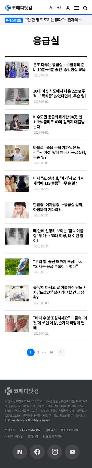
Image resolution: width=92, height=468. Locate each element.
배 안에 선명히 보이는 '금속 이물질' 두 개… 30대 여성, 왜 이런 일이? (58, 235)
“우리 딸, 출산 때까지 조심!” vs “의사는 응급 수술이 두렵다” (57, 263)
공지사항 (33, 436)
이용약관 (50, 430)
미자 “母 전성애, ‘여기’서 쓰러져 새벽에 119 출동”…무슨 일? (58, 180)
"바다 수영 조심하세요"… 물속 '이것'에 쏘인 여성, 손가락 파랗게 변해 (60, 322)
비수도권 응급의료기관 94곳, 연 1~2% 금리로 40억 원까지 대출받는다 (59, 121)
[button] (50, 8)
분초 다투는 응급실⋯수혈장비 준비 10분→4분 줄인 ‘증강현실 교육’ (59, 67)
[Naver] (20, 452)
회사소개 (10, 430)
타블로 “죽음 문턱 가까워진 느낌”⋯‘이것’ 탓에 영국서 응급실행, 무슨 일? (59, 152)
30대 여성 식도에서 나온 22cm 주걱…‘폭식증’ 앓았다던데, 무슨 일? (59, 93)
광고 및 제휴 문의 (52, 436)
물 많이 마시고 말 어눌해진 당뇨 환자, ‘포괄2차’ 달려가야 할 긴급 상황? (60, 292)
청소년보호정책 (69, 430)
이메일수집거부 (14, 436)
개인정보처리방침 (30, 430)
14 (51, 352)
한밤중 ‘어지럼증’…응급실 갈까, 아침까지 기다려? (58, 207)
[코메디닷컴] (37, 452)
